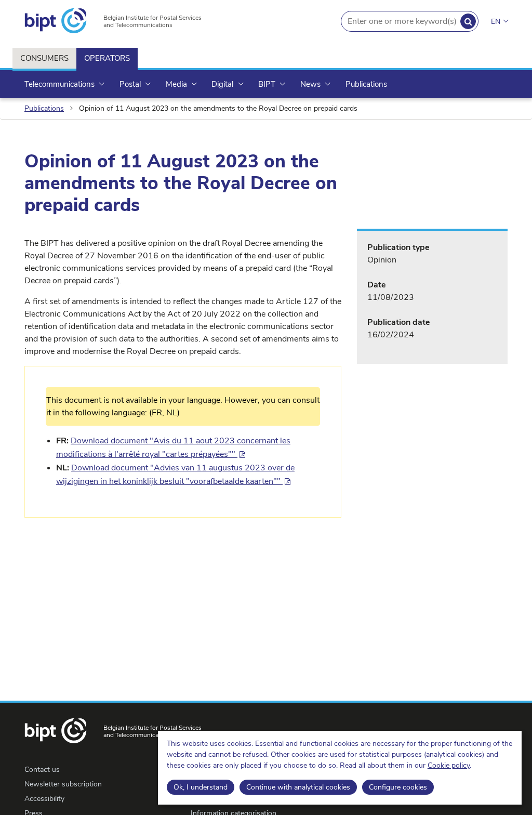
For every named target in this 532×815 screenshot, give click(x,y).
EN (495, 22)
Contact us (42, 769)
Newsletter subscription (63, 784)
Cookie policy (449, 765)
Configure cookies (398, 787)
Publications (366, 84)
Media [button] (177, 84)
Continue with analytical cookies (298, 787)
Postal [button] (131, 84)
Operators (107, 58)
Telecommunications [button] (60, 84)
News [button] (311, 84)
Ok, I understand (201, 787)
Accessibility (44, 799)
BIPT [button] (267, 84)
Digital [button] (223, 84)
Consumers (44, 58)
